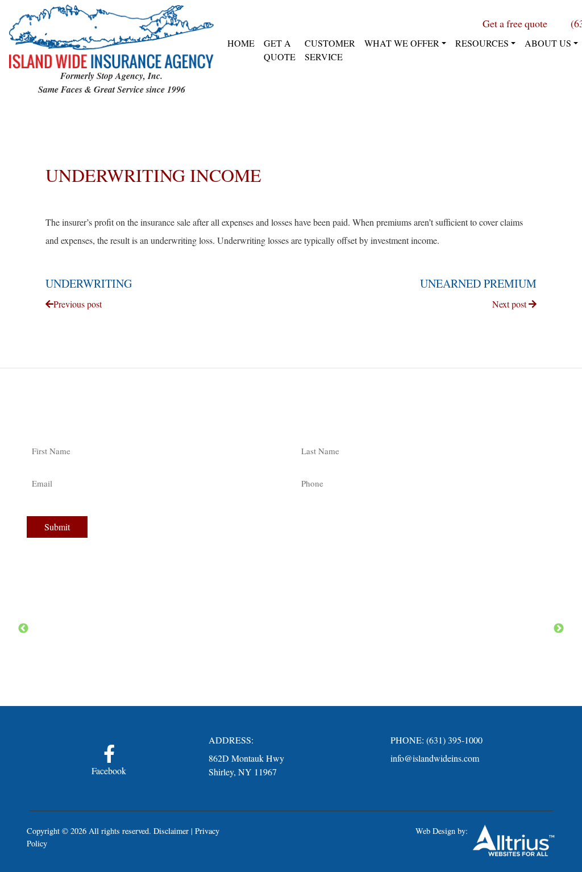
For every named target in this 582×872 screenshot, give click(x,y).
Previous (23, 628)
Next (558, 628)
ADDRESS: (231, 740)
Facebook (109, 771)
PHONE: (407, 740)
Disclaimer (171, 830)
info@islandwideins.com (434, 758)
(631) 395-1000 (454, 740)
